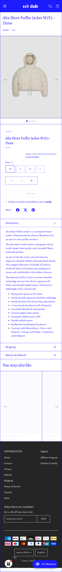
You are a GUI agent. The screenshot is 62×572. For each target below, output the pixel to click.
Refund (8, 474)
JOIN (43, 518)
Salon (7, 498)
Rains (8, 131)
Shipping (10, 347)
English (40, 552)
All (14, 30)
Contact (8, 463)
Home (6, 30)
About (7, 457)
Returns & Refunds (15, 355)
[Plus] (31, 181)
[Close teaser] (15, 557)
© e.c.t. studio (29, 560)
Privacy (7, 469)
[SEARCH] (50, 6)
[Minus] (12, 181)
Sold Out (31, 193)
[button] (6, 6)
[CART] (57, 6)
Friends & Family (49, 463)
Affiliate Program (49, 457)
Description (11, 223)
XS (10, 168)
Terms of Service (12, 486)
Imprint (8, 492)
